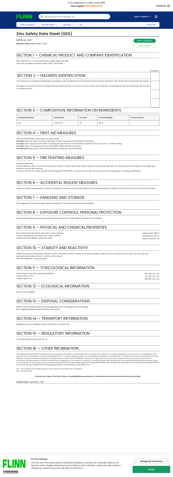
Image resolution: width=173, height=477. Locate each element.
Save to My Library (144, 40)
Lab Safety (67, 25)
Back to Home (144, 46)
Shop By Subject (48, 25)
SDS (80, 25)
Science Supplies (27, 25)
